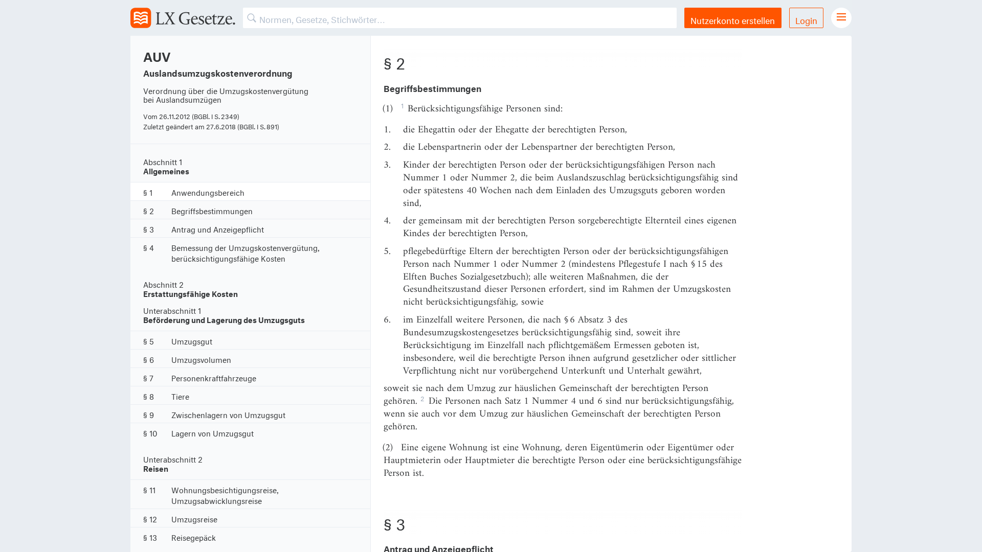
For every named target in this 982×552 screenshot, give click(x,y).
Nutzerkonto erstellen (732, 19)
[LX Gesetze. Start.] (182, 18)
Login (806, 19)
